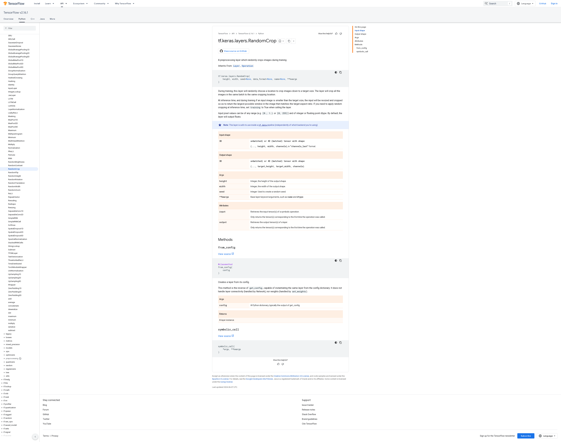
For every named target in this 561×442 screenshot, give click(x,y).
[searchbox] (20, 28)
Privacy (55, 436)
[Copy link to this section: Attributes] (231, 206)
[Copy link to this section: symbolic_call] (242, 329)
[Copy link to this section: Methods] (235, 240)
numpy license (226, 382)
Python (22, 19)
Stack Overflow (309, 414)
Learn (48, 3)
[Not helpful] (340, 33)
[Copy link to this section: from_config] (238, 247)
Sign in (554, 3)
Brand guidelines (309, 419)
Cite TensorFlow (309, 424)
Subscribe (526, 436)
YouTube (47, 424)
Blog (45, 405)
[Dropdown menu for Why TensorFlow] (134, 3)
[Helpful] (336, 33)
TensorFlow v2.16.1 (16, 12)
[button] (19, 334)
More (52, 19)
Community (99, 3)
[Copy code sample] (340, 72)
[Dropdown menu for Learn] (54, 3)
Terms (46, 436)
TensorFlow (223, 33)
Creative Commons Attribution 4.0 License (291, 376)
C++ (33, 19)
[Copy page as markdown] (289, 41)
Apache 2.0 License (220, 379)
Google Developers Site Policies (259, 379)
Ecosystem (78, 3)
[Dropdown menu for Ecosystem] (87, 3)
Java (42, 19)
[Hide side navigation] (35, 437)
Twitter (46, 419)
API (62, 3)
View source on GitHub (235, 51)
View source (224, 254)
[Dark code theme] (336, 72)
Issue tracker (308, 405)
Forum (46, 410)
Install (37, 3)
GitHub (542, 3)
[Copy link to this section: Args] (227, 175)
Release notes (308, 410)
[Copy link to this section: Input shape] (233, 135)
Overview (8, 19)
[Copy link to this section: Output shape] (235, 155)
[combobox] (497, 3)
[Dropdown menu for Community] (108, 3)
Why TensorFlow (123, 3)
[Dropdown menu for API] (67, 3)
